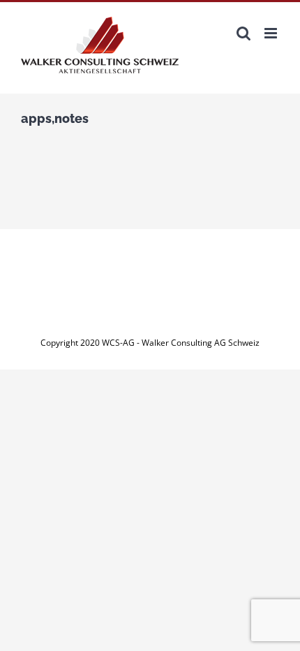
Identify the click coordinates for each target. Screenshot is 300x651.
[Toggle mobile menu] (271, 33)
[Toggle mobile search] (243, 33)
